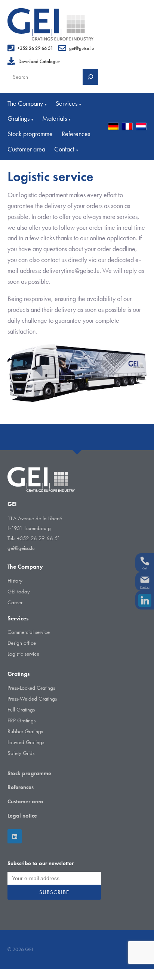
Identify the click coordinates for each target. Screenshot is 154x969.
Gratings (20, 118)
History (14, 580)
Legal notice (22, 815)
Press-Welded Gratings (32, 698)
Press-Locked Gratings (31, 688)
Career (14, 602)
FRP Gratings (21, 720)
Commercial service (28, 632)
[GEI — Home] (50, 24)
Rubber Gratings (25, 731)
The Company (27, 103)
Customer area (26, 149)
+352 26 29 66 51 (35, 48)
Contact (66, 149)
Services (68, 103)
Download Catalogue (39, 61)
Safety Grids (20, 753)
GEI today (18, 591)
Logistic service (23, 653)
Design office (21, 643)
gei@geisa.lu (81, 48)
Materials (56, 118)
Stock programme (30, 133)
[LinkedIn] (14, 836)
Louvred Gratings (25, 742)
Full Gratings (21, 709)
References (76, 133)
